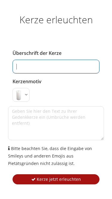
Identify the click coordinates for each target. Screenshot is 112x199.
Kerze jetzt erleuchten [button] (58, 179)
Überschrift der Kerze (37, 53)
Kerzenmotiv (27, 81)
